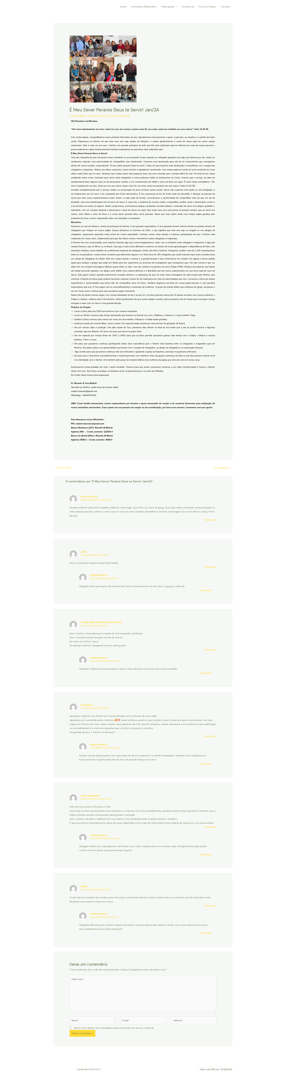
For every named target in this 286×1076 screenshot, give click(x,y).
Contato (225, 6)
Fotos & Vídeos (207, 6)
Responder (210, 519)
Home (123, 6)
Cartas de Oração (98, 115)
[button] (175, 6)
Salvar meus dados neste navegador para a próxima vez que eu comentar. (114, 1027)
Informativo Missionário (143, 6)
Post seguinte (223, 467)
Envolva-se (188, 6)
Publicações (167, 6)
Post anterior (62, 467)
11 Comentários (78, 115)
